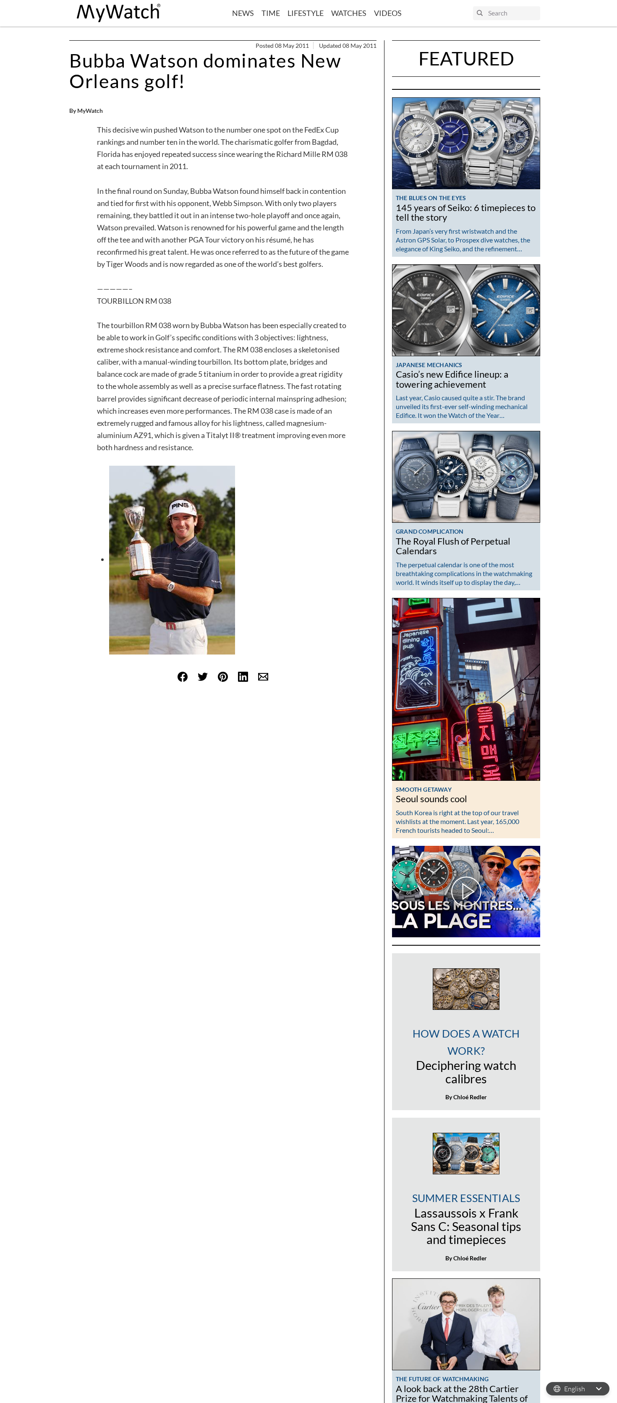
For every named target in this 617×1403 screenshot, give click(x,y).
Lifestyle (306, 13)
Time (270, 13)
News (243, 13)
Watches (348, 13)
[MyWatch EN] (119, 13)
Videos (388, 13)
